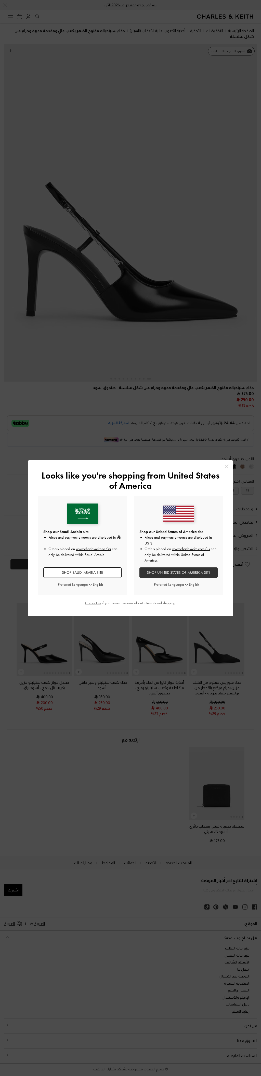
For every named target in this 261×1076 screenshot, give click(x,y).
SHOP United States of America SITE (178, 572)
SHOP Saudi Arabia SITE (82, 572)
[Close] (226, 466)
